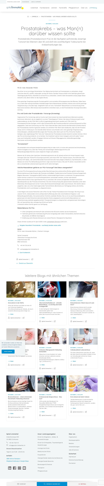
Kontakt (23, 484)
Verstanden (8, 351)
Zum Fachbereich (25, 252)
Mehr (12, 314)
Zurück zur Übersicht (26, 263)
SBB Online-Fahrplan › (13, 459)
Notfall (82, 484)
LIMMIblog (93, 8)
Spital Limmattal (23, 259)
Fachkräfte (63, 8)
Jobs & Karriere (36, 1)
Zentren (54, 8)
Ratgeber (48, 24)
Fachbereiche (44, 8)
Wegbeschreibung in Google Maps (17, 461)
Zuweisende (25, 1)
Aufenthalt (34, 8)
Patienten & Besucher (13, 1)
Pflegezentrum (74, 8)
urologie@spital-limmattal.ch (29, 249)
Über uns (84, 8)
